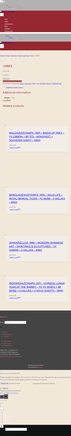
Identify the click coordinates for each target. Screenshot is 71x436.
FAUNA (42, 83)
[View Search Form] (2, 14)
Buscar (2, 322)
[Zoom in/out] (0, 400)
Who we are (9, 24)
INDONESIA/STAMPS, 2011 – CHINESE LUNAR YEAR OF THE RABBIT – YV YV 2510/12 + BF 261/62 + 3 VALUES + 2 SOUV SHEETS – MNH (37, 287)
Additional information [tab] (14, 87)
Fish (33, 83)
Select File (5, 388)
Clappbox (40, 367)
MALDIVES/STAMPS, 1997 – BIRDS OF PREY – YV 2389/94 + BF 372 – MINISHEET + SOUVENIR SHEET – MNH (36, 136)
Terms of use (7, 345)
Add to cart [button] (14, 147)
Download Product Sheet (12, 81)
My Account (7, 334)
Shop (6, 21)
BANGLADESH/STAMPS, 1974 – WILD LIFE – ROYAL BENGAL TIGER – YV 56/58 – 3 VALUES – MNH (37, 198)
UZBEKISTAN (56, 83)
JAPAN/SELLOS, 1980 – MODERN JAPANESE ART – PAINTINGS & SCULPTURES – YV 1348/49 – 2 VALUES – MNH (36, 246)
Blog (6, 26)
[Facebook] (1, 2)
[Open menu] (2, 46)
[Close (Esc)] (6, 400)
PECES (48, 83)
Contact (7, 28)
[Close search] (1, 426)
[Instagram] (4, 2)
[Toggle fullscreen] (2, 400)
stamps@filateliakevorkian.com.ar (11, 356)
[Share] (4, 400)
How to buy (7, 343)
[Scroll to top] (2, 397)
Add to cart (6, 79)
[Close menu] (0, 405)
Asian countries (25, 83)
